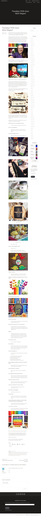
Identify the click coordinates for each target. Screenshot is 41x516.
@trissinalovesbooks (18, 157)
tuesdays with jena (17, 455)
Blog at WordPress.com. (20, 514)
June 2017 (32, 131)
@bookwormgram (18, 222)
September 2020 (33, 64)
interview (26, 454)
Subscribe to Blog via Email (20, 500)
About (34, 2)
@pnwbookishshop (11, 90)
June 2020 (32, 69)
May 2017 (32, 133)
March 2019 (32, 95)
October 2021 (32, 43)
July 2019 (32, 88)
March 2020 (32, 74)
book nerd (21, 452)
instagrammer (22, 454)
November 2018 (33, 102)
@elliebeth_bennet (18, 242)
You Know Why (33, 154)
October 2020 (32, 62)
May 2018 (32, 112)
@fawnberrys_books (18, 200)
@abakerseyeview (13, 248)
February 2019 (32, 97)
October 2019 (32, 83)
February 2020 (32, 76)
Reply (9, 471)
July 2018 (32, 109)
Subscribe (33, 176)
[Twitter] (22, 493)
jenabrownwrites (5, 33)
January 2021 (32, 57)
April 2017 (32, 135)
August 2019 (32, 86)
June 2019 (32, 90)
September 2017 (33, 126)
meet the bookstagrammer (11, 455)
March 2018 (32, 116)
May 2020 (32, 71)
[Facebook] (16, 493)
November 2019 (33, 81)
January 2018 (32, 119)
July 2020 (32, 67)
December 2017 (32, 121)
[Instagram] (18, 493)
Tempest (32, 145)
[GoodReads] (24, 493)
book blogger (14, 452)
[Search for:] (34, 30)
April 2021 (32, 52)
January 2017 (32, 138)
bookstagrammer (10, 454)
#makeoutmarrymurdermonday (7, 460)
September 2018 (33, 105)
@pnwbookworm (17, 37)
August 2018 (32, 107)
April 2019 (32, 93)
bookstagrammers (15, 454)
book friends (18, 452)
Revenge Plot (32, 148)
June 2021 (32, 48)
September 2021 (33, 45)
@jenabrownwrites (11, 440)
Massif (32, 151)
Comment (25, 488)
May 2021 (32, 50)
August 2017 (32, 128)
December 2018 (32, 100)
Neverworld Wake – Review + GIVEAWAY (23, 460)
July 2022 (32, 38)
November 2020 (33, 60)
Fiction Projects (29, 2)
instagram (19, 454)
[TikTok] (20, 493)
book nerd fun (24, 452)
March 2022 (32, 41)
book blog (12, 452)
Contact (38, 2)
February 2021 (32, 55)
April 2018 (32, 114)
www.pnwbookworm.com (14, 387)
